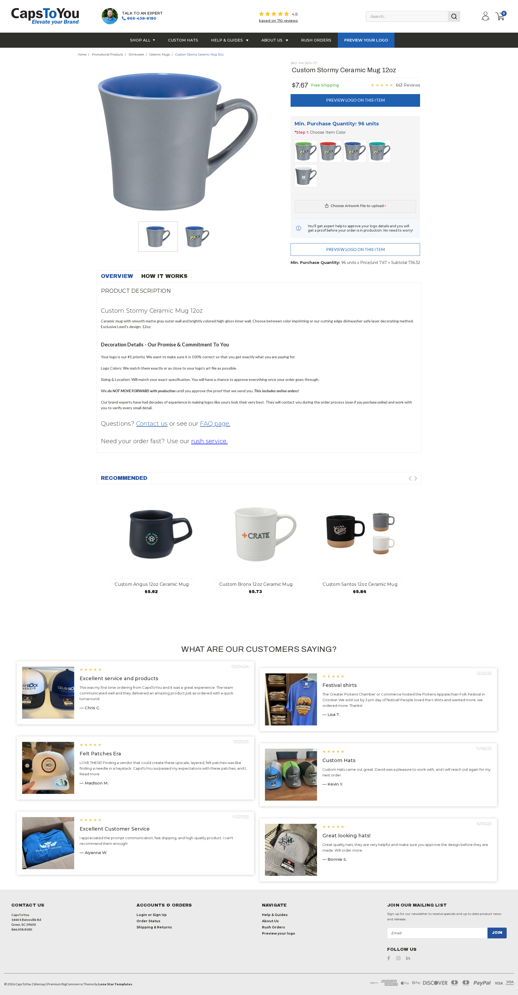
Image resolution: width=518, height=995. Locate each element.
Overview (117, 276)
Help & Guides (227, 40)
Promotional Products (107, 54)
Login (142, 915)
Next (415, 478)
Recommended (124, 478)
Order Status (148, 921)
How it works (164, 276)
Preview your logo (366, 40)
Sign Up (160, 915)
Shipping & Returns (154, 927)
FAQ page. (215, 423)
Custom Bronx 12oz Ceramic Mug (256, 584)
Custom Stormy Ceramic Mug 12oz (199, 54)
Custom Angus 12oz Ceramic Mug (152, 584)
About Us (272, 40)
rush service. (209, 441)
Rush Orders (316, 40)
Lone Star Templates (115, 984)
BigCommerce (72, 984)
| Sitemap (38, 984)
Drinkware (136, 54)
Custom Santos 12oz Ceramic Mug (360, 584)
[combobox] (413, 16)
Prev (410, 478)
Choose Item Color (320, 132)
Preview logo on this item (355, 100)
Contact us (152, 423)
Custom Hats (183, 40)
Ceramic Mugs (159, 54)
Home (82, 54)
